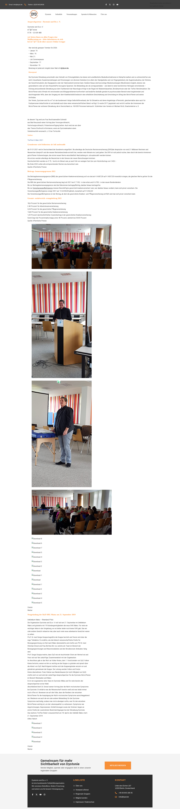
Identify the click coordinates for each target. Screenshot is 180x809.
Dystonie (48, 14)
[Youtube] (117, 4)
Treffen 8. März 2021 (35, 140)
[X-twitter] (110, 4)
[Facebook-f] (106, 4)
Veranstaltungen (71, 14)
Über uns (104, 14)
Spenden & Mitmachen (88, 14)
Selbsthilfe (58, 14)
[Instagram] (113, 4)
